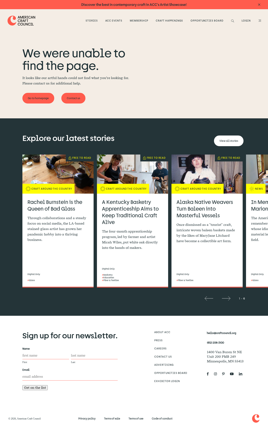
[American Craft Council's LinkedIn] (242, 374)
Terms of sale (112, 418)
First (24, 362)
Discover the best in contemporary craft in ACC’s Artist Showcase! (134, 4)
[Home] (21, 21)
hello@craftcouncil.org (221, 332)
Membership (139, 20)
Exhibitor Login (167, 381)
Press (158, 340)
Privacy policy (87, 418)
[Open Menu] (259, 20)
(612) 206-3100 (215, 342)
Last (73, 362)
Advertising (164, 364)
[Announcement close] (259, 5)
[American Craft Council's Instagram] (217, 374)
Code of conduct (162, 418)
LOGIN (246, 20)
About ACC (162, 332)
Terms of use (136, 418)
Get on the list (35, 388)
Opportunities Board (207, 20)
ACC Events (113, 20)
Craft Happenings (169, 20)
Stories (92, 20)
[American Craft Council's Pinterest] (225, 374)
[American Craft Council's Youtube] (233, 374)
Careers (160, 348)
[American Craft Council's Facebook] (209, 374)
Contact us (163, 356)
